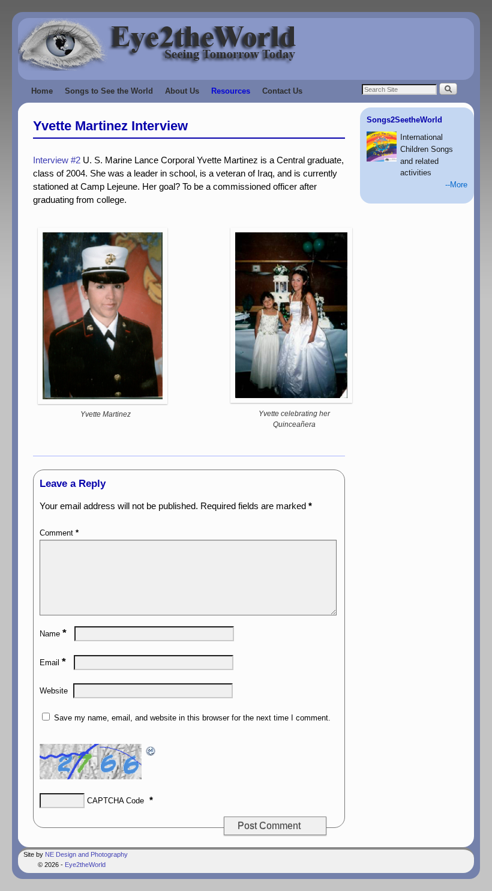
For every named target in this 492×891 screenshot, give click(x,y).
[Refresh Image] (151, 750)
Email (53, 662)
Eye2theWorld (85, 864)
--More (456, 184)
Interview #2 (56, 160)
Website (54, 690)
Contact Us (282, 90)
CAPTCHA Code (115, 800)
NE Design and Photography (86, 854)
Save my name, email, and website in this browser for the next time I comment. (192, 717)
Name (53, 633)
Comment (59, 532)
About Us (182, 90)
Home (42, 90)
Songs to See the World (109, 90)
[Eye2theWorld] (246, 44)
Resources (230, 90)
